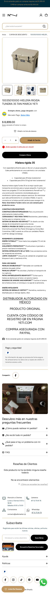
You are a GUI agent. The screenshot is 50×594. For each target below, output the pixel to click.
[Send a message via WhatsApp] (43, 582)
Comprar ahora (25, 155)
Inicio (4, 35)
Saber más (25, 115)
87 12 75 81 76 (37, 513)
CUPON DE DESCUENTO (18, 35)
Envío (4, 125)
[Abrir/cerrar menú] (3, 15)
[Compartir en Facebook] (15, 375)
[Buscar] (44, 26)
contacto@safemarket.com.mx (18, 514)
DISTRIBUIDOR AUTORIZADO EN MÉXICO (25, 300)
